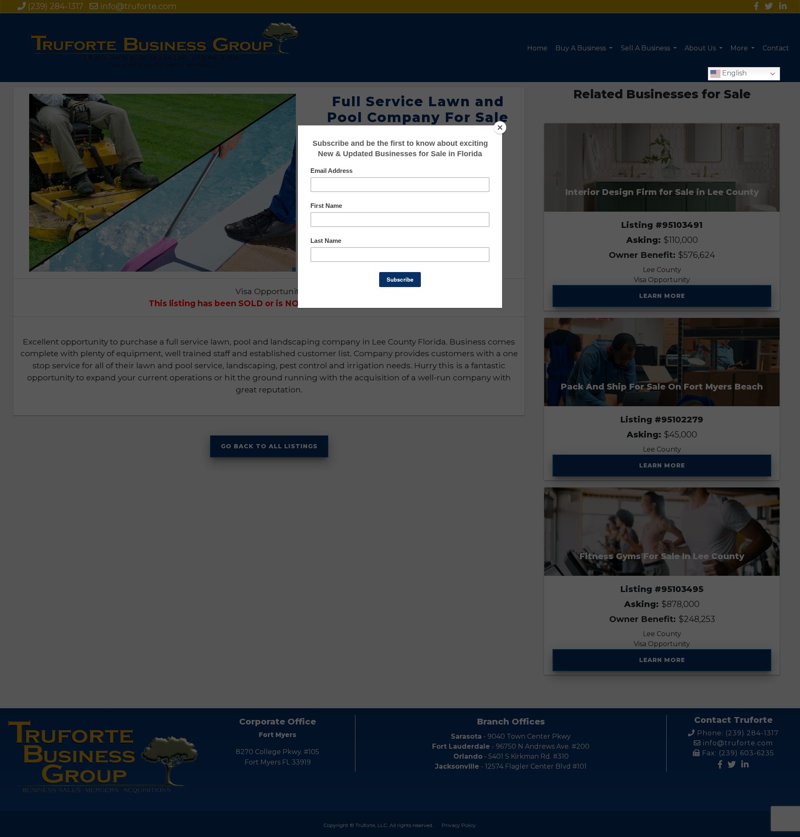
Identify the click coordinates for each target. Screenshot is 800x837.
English (733, 73)
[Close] (500, 127)
